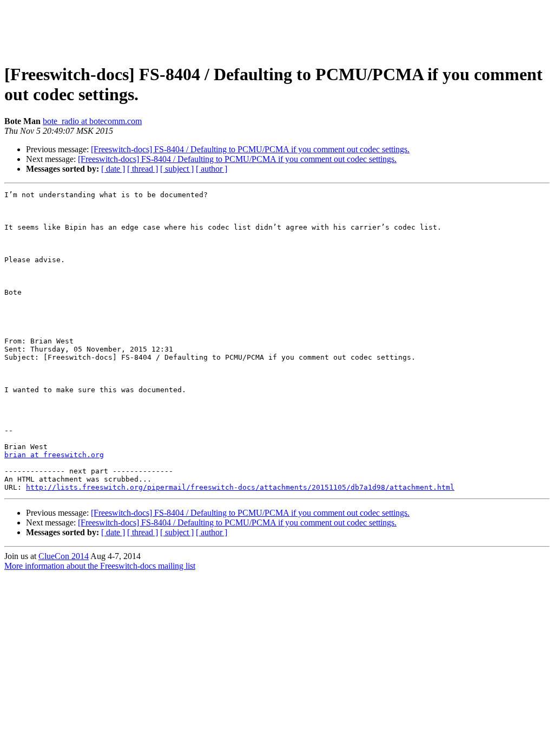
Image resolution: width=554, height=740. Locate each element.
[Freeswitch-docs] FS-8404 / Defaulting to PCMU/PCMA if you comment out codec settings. (250, 149)
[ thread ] (142, 168)
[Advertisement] (277, 28)
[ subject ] (177, 168)
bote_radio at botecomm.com (92, 121)
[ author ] (211, 168)
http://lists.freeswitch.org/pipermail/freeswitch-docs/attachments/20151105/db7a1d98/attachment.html (240, 487)
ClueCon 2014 (63, 556)
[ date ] (113, 168)
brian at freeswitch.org (54, 455)
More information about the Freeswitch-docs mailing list (99, 565)
